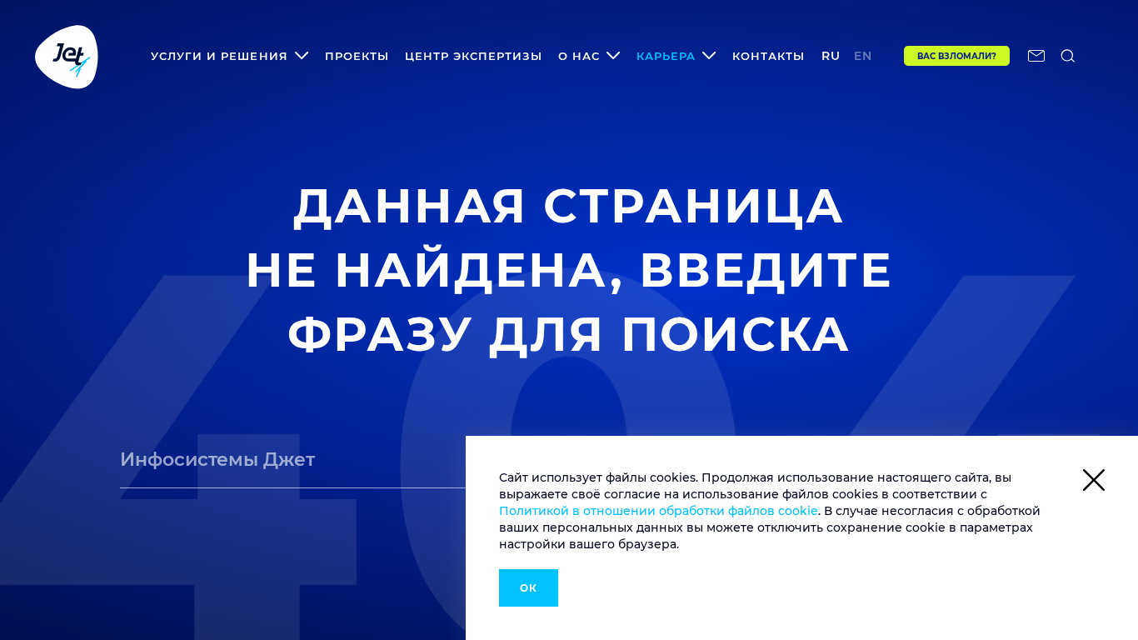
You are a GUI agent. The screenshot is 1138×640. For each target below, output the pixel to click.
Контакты (768, 55)
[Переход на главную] (66, 56)
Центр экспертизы (473, 55)
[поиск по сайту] (1068, 56)
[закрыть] (1094, 483)
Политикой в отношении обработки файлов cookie (658, 510)
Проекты (357, 55)
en (863, 55)
